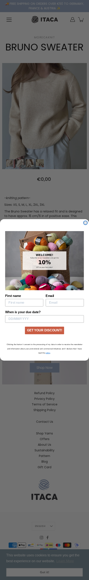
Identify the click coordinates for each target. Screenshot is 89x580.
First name (13, 296)
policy (48, 353)
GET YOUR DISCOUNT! (44, 330)
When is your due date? (23, 312)
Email (50, 296)
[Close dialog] (85, 223)
